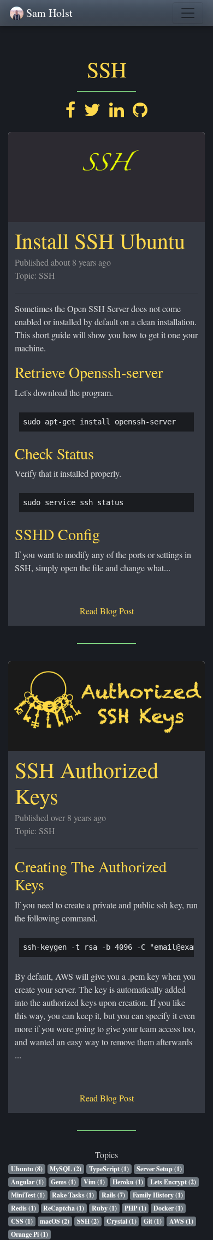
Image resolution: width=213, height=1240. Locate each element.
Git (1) (153, 1221)
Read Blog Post (107, 610)
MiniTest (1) (28, 1195)
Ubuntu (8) (27, 1168)
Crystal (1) (121, 1221)
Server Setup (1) (159, 1168)
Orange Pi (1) (29, 1234)
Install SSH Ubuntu (100, 240)
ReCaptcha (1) (63, 1208)
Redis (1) (23, 1208)
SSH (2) (88, 1221)
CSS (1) (22, 1221)
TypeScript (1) (109, 1168)
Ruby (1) (104, 1208)
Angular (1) (27, 1182)
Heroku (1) (128, 1182)
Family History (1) (158, 1195)
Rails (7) (113, 1195)
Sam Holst (49, 12)
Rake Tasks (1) (73, 1195)
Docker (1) (168, 1208)
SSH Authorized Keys (86, 782)
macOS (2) (54, 1221)
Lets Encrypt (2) (173, 1182)
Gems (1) (63, 1182)
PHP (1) (135, 1208)
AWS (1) (181, 1221)
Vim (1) (94, 1182)
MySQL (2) (65, 1168)
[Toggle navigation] (188, 13)
